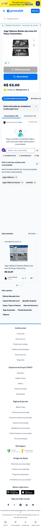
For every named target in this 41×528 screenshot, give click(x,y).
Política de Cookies (20, 344)
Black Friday (20, 407)
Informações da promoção (16, 99)
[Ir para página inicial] (3, 25)
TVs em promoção (20, 438)
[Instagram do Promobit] (20, 505)
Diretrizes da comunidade (20, 464)
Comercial (20, 334)
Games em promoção (20, 423)
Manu (20, 122)
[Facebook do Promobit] (8, 505)
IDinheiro (20, 373)
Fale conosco (20, 339)
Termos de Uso (20, 355)
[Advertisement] (20, 207)
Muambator (20, 394)
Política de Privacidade (20, 349)
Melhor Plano (20, 378)
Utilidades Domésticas (13, 25)
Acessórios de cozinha (30, 25)
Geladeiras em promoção (20, 428)
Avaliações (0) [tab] (30, 116)
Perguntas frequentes (20, 474)
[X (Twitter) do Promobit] (14, 505)
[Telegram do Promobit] (33, 505)
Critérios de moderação (20, 469)
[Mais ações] (34, 40)
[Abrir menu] (4, 11)
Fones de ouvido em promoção (20, 417)
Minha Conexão (21, 389)
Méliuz (20, 383)
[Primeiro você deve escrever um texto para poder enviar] (37, 150)
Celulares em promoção (20, 412)
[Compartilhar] (34, 45)
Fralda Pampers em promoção (20, 433)
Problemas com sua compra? (20, 480)
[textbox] (20, 150)
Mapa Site (20, 360)
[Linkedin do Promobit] (27, 505)
